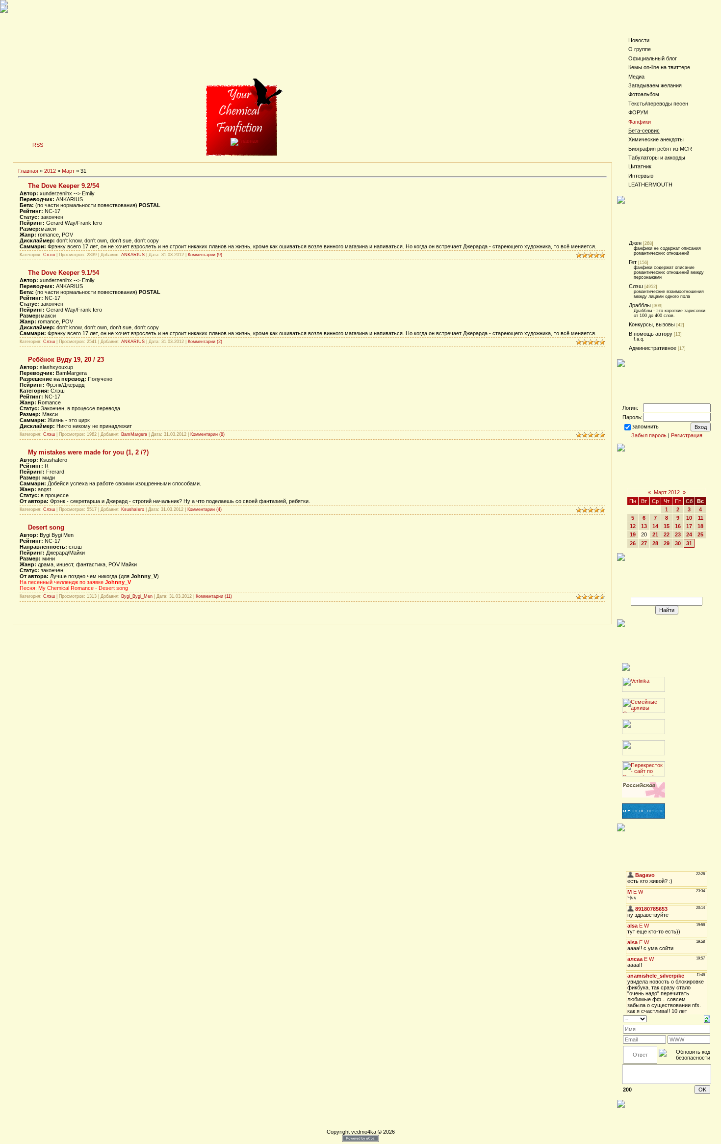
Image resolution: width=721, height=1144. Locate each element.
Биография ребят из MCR (660, 149)
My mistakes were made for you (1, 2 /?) (88, 452)
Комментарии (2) (205, 341)
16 (678, 526)
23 (678, 534)
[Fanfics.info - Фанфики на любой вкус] (643, 817)
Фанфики (639, 122)
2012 (50, 171)
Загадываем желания (655, 85)
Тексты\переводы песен (658, 103)
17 (689, 526)
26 (633, 543)
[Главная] (244, 141)
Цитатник (639, 166)
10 (689, 518)
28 (655, 543)
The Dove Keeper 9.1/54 (63, 272)
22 (667, 534)
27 (644, 543)
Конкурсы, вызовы (652, 324)
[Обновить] (707, 1018)
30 (678, 543)
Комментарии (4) (204, 509)
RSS (37, 145)
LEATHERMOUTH (650, 184)
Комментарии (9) (205, 254)
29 (667, 543)
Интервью (640, 176)
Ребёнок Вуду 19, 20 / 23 (66, 359)
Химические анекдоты (656, 139)
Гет (633, 262)
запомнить (645, 426)
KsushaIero (132, 509)
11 (700, 518)
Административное (652, 348)
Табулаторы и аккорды (656, 157)
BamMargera (134, 434)
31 (689, 543)
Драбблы (640, 305)
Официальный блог (652, 58)
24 (689, 534)
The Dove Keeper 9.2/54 (63, 185)
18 (700, 526)
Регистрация (686, 435)
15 (667, 526)
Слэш (49, 254)
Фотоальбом (643, 94)
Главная (28, 171)
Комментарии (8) (207, 434)
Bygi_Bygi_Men (137, 596)
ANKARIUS (133, 254)
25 (700, 534)
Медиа (636, 77)
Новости (638, 40)
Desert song (46, 527)
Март (68, 171)
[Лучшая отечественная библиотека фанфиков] (643, 795)
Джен (635, 243)
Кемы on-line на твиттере (659, 67)
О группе (639, 49)
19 (633, 534)
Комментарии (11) (214, 596)
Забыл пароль (649, 435)
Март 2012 (667, 492)
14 (655, 526)
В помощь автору (650, 334)
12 (633, 526)
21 (655, 534)
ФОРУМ (638, 112)
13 (644, 526)
